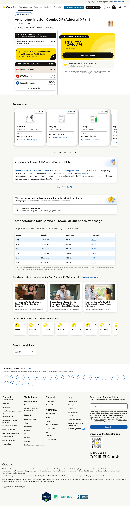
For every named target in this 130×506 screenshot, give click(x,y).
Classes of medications (9, 426)
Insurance (5, 404)
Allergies (27, 430)
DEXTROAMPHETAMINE (39, 170)
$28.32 (94, 244)
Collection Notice (73, 416)
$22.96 (94, 240)
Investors (49, 436)
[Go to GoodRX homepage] (9, 7)
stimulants (86, 173)
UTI (25, 434)
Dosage (39, 27)
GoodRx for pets (7, 437)
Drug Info (19, 27)
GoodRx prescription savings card (11, 412)
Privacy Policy (72, 401)
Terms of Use (72, 408)
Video (26, 423)
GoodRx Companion (8, 440)
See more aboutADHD (90, 277)
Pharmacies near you (31, 405)
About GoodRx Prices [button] (66, 187)
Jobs (47, 432)
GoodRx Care (6, 444)
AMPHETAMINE (21, 170)
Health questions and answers (34, 445)
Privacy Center (72, 405)
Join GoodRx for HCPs (120, 2)
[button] (73, 7)
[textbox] (109, 406)
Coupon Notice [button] (24, 14)
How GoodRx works (30, 401)
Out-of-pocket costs (9, 429)
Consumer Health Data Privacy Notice (75, 424)
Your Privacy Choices (75, 429)
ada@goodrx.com (121, 479)
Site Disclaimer (73, 412)
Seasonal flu (28, 441)
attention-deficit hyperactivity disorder (70, 170)
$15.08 (94, 253)
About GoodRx (50, 414)
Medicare (49, 27)
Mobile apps (6, 407)
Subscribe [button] (116, 427)
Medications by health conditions (9, 421)
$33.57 (94, 249)
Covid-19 (27, 438)
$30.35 (94, 262)
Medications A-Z (7, 416)
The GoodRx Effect (52, 425)
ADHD (89, 170)
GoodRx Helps (50, 428)
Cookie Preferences (74, 419)
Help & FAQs (50, 401)
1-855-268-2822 (109, 479)
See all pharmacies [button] (34, 88)
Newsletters (28, 427)
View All (30, 369)
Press (48, 417)
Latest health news (30, 419)
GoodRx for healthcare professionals (31, 409)
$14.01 (93, 258)
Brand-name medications (10, 433)
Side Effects (30, 27)
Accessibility (50, 405)
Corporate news (51, 439)
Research (49, 421)
